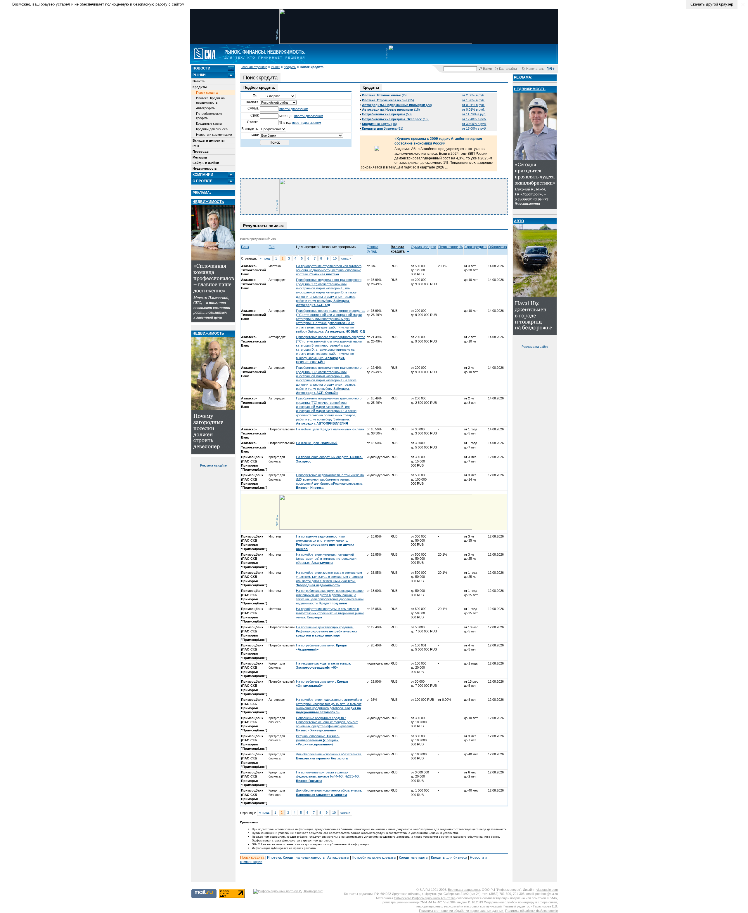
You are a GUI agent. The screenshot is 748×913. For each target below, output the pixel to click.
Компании (203, 175)
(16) (395, 119)
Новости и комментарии (214, 134)
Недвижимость (205, 168)
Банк (245, 247)
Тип (272, 247)
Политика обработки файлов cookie (531, 910)
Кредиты (290, 67)
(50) (387, 114)
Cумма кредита (423, 247)
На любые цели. (330, 429)
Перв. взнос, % (450, 247)
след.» (346, 258)
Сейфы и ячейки (206, 163)
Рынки (275, 67)
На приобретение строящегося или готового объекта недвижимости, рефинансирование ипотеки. (328, 270)
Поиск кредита (207, 92)
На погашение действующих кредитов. (326, 631)
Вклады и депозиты (208, 140)
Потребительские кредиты (209, 115)
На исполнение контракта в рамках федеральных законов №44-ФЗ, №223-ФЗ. (328, 776)
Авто (519, 221)
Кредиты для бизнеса (212, 129)
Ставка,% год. (373, 249)
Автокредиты (205, 108)
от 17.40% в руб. (474, 119)
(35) (388, 100)
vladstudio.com (547, 889)
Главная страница (254, 67)
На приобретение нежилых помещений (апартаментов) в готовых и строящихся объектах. (326, 559)
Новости (201, 68)
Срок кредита (475, 247)
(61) (382, 128)
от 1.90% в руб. (473, 100)
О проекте (202, 181)
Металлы (200, 157)
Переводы (201, 151)
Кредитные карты (209, 123)
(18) (391, 109)
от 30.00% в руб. (474, 124)
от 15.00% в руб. (474, 128)
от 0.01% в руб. (473, 105)
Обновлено (497, 247)
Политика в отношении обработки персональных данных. (461, 910)
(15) (379, 124)
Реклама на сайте (213, 465)
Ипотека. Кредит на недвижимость (210, 100)
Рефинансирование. (318, 740)
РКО (196, 146)
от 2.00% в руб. (473, 95)
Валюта (199, 81)
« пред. (265, 258)
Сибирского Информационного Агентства (425, 898)
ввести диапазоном (293, 109)
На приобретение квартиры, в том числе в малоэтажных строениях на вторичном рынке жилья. (330, 613)
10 (335, 258)
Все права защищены (464, 889)
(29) (385, 95)
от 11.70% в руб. (474, 114)
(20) (397, 105)
